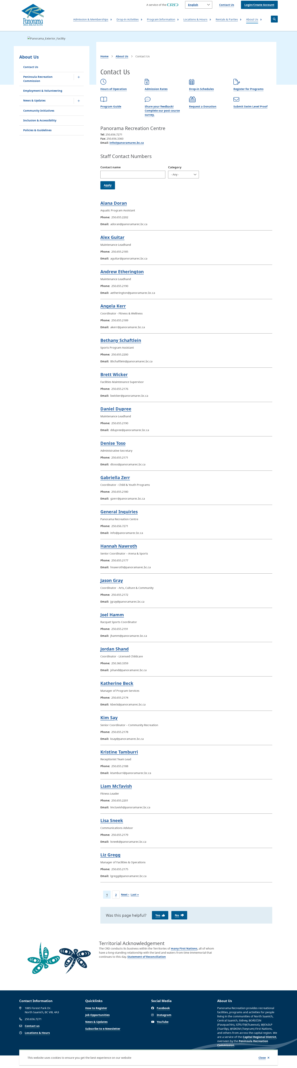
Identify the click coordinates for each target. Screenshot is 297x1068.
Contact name (110, 167)
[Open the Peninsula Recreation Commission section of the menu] (78, 77)
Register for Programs (248, 89)
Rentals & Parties (227, 19)
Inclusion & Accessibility (39, 120)
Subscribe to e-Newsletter (102, 1029)
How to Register (96, 1008)
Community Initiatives (38, 110)
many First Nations (184, 948)
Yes (157, 915)
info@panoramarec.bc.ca (126, 143)
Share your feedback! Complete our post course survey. (162, 111)
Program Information (161, 19)
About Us (252, 19)
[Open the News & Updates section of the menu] (78, 101)
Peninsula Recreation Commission (38, 79)
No (177, 915)
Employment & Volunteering (42, 91)
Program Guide (110, 106)
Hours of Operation (113, 89)
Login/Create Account (259, 5)
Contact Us (226, 5)
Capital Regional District (259, 1037)
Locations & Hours (195, 19)
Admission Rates (156, 89)
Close (262, 1057)
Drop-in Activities (128, 19)
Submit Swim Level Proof (250, 106)
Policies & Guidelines (37, 130)
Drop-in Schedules (201, 89)
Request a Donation (202, 106)
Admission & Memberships (90, 19)
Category (175, 167)
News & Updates (34, 100)
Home (104, 56)
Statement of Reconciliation (146, 957)
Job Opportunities (97, 1015)
